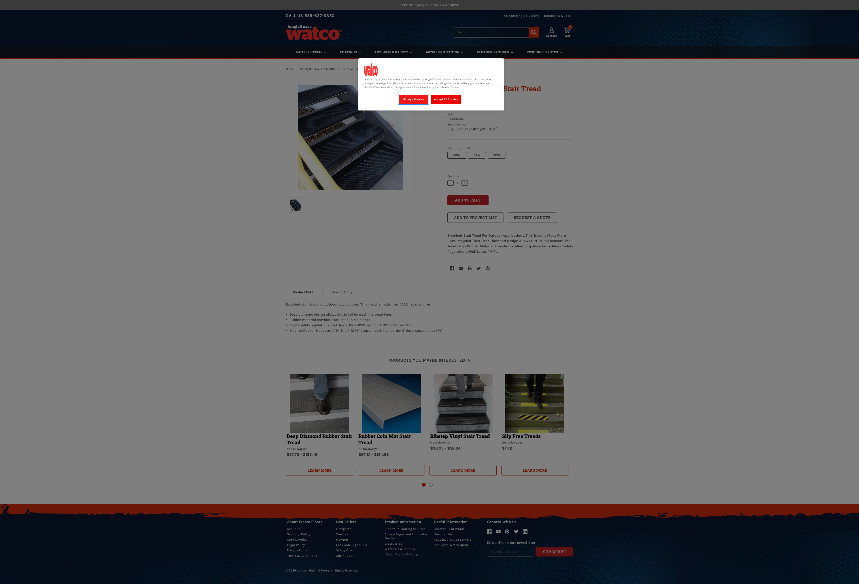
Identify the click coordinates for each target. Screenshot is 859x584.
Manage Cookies (413, 99)
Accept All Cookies (446, 99)
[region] (431, 84)
